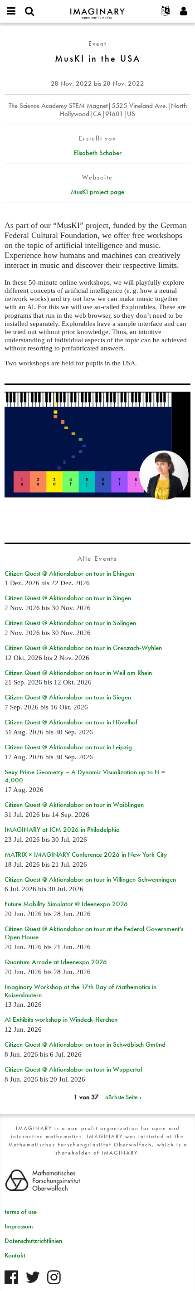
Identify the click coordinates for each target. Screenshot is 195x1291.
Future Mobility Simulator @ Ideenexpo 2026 (66, 904)
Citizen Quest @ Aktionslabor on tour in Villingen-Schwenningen (90, 879)
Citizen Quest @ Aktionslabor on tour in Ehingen (69, 573)
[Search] (29, 11)
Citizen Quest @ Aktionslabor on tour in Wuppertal (73, 1069)
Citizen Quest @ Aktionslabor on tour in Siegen (68, 697)
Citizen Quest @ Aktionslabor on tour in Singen (68, 598)
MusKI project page (97, 192)
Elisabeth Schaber (97, 153)
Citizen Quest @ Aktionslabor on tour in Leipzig (68, 747)
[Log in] (184, 11)
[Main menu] (11, 11)
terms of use (21, 1212)
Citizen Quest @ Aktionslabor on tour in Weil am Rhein (78, 673)
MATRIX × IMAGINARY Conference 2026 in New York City (86, 854)
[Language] (165, 11)
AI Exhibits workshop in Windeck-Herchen (61, 1019)
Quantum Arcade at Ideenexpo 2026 (56, 962)
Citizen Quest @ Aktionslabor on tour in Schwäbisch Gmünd (85, 1044)
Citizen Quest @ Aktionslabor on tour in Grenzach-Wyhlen (83, 648)
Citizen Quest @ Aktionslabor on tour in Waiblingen (74, 805)
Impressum (19, 1226)
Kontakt (15, 1255)
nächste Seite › (123, 1097)
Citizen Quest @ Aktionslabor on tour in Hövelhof (71, 722)
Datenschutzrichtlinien (33, 1241)
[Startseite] (97, 9)
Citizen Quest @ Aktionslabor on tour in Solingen (70, 623)
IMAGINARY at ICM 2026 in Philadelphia (62, 829)
